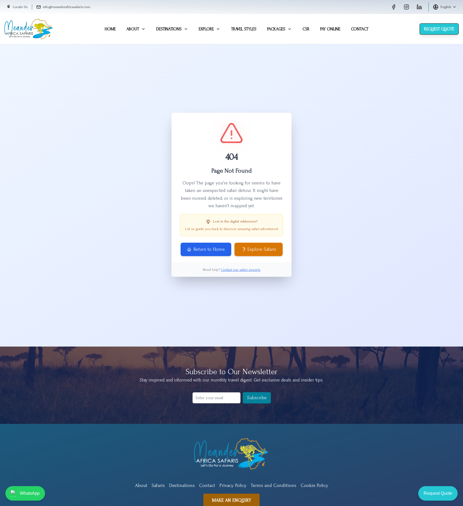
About (132, 29)
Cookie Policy (314, 485)
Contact (359, 29)
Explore (206, 29)
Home (110, 29)
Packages (276, 29)
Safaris (158, 485)
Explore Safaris (261, 249)
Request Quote (439, 29)
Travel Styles (243, 29)
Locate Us (20, 7)
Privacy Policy (233, 485)
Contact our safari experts (240, 270)
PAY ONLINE (330, 29)
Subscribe (257, 397)
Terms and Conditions (273, 485)
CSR (306, 29)
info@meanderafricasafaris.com (66, 7)
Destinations (169, 29)
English (445, 7)
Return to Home (209, 249)
